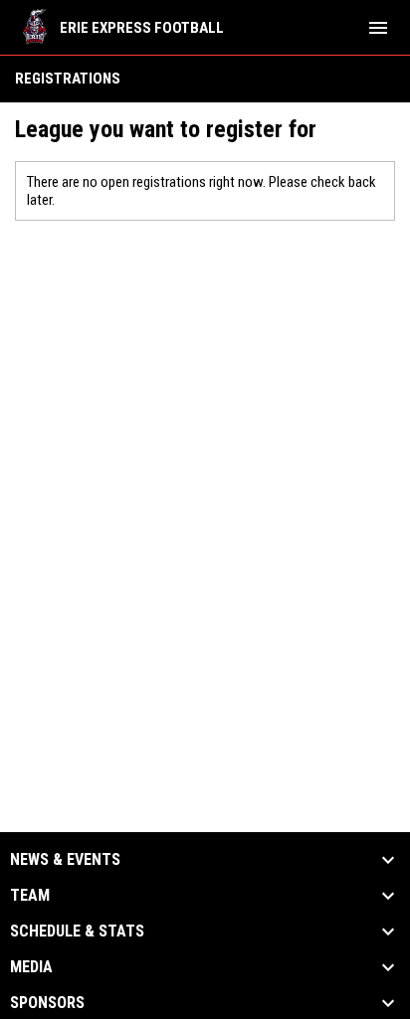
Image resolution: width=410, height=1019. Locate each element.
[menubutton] (378, 28)
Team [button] (30, 896)
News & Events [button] (65, 860)
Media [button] (31, 967)
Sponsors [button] (47, 1003)
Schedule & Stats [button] (77, 931)
